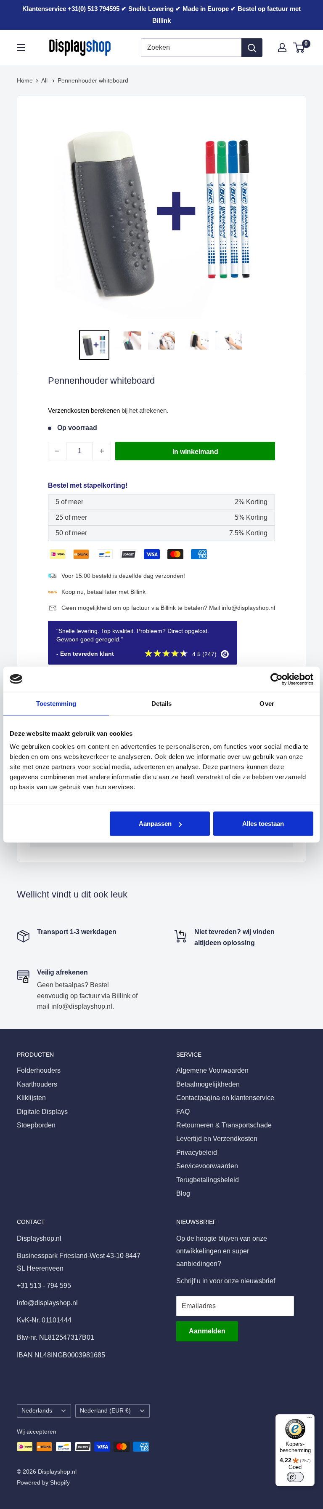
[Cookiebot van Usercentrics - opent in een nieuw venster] (276, 679)
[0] (299, 48)
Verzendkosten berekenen (84, 410)
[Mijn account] (282, 47)
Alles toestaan (263, 823)
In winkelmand (195, 451)
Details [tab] (161, 703)
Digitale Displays (42, 1111)
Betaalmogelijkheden (208, 1084)
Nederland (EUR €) (105, 1411)
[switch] (295, 1477)
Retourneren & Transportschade (224, 1125)
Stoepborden (36, 1125)
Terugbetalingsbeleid (207, 1179)
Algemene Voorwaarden (212, 1070)
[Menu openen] (21, 47)
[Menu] (309, 1419)
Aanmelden (207, 1331)
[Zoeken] (251, 47)
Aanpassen (155, 823)
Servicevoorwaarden (207, 1166)
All (45, 80)
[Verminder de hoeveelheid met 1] (57, 451)
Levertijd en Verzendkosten (216, 1138)
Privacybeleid (196, 1152)
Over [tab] (266, 703)
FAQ (183, 1111)
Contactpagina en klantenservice (225, 1097)
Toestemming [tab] (56, 703)
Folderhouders (39, 1070)
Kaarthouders (37, 1084)
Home (25, 80)
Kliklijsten (31, 1097)
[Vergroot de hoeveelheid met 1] (102, 451)
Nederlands (36, 1411)
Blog (183, 1193)
